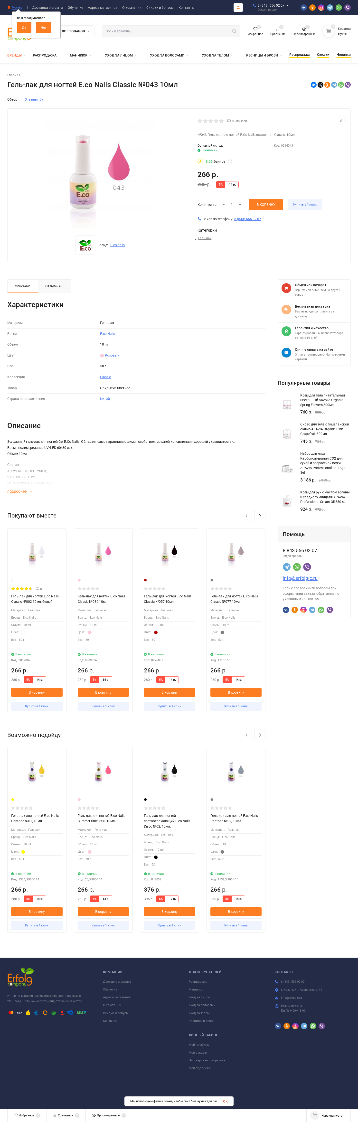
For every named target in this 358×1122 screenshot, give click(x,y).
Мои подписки (200, 1068)
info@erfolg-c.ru (300, 578)
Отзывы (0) (34, 99)
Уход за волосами (202, 1005)
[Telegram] (334, 85)
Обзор (12, 99)
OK (225, 1101)
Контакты (110, 1021)
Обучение (110, 989)
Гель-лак (204, 238)
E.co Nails (107, 334)
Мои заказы (198, 1052)
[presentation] (246, 515)
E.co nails (117, 245)
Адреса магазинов (117, 997)
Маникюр (196, 989)
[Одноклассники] (327, 85)
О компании (112, 1005)
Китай (105, 399)
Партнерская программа (207, 1060)
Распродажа (198, 981)
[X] (320, 85)
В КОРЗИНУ (266, 205)
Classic (105, 377)
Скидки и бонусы (116, 1013)
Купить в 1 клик (305, 204)
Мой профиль (199, 1045)
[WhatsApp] (341, 85)
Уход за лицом (200, 997)
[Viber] (348, 85)
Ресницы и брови (202, 1021)
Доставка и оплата (117, 981)
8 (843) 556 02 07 (271, 5)
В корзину (37, 692)
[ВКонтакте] (314, 85)
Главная (13, 75)
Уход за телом (199, 1013)
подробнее (17, 491)
